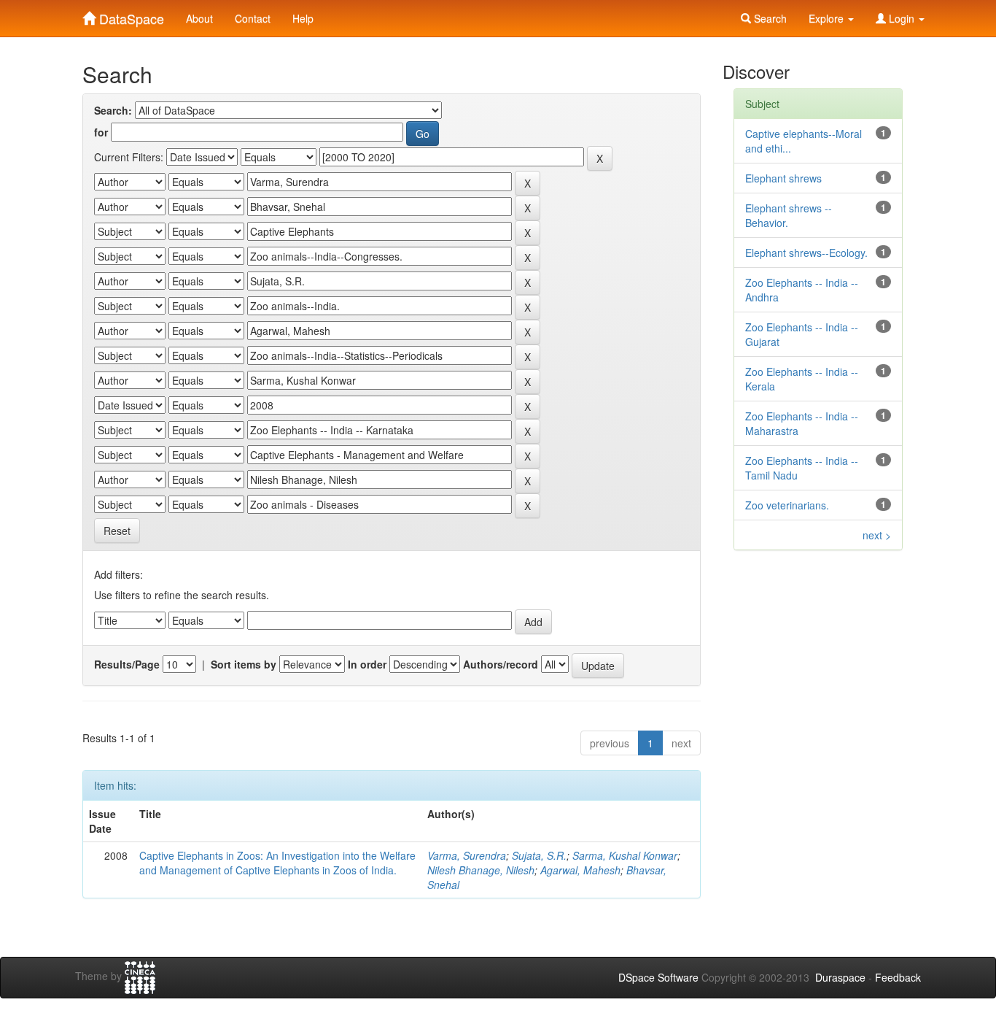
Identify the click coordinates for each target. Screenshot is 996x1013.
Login (901, 18)
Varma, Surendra (466, 855)
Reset (117, 530)
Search (769, 18)
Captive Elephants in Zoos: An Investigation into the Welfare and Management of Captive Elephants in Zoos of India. (277, 862)
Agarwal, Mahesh (580, 870)
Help (303, 18)
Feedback (898, 977)
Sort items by (243, 664)
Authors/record (500, 664)
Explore (828, 18)
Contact (253, 18)
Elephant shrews (783, 178)
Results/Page (127, 664)
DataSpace (130, 15)
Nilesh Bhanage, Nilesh (480, 870)
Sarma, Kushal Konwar (624, 855)
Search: (113, 110)
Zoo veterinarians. (787, 505)
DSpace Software (658, 977)
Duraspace (840, 977)
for (101, 132)
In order (367, 664)
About (199, 18)
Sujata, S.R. (539, 855)
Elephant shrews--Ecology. (806, 252)
